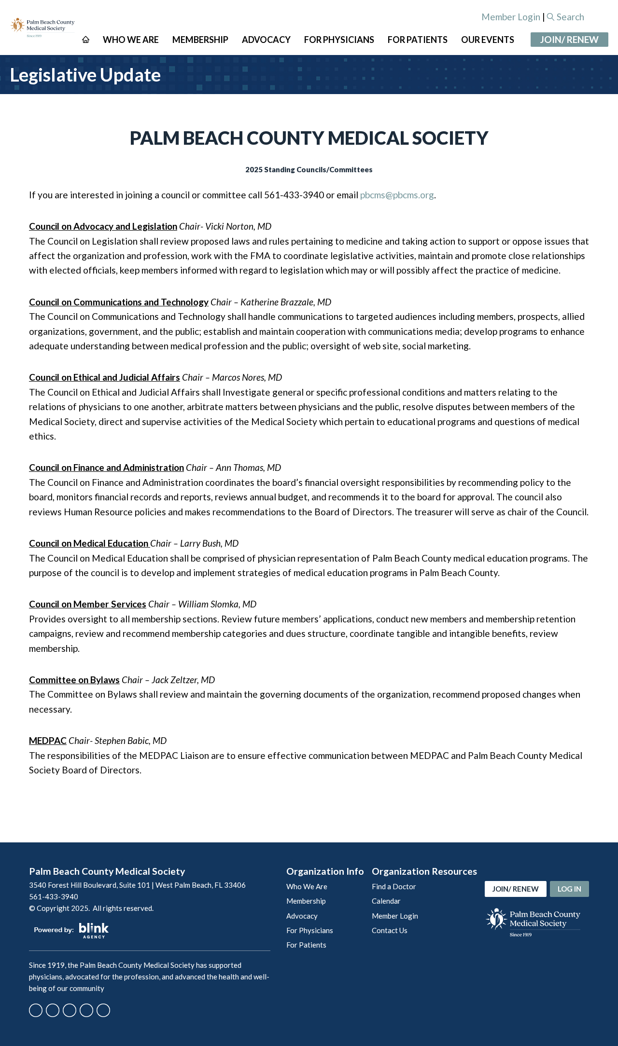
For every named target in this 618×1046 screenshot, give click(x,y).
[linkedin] (103, 1010)
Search (570, 16)
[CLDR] (42, 27)
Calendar (386, 900)
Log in (569, 888)
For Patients (306, 944)
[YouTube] (86, 1010)
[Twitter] (52, 1010)
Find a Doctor (394, 886)
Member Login (510, 16)
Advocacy (302, 915)
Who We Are (306, 886)
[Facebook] (35, 1010)
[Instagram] (69, 1010)
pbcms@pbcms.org (397, 194)
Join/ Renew (569, 39)
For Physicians (309, 930)
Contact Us (389, 930)
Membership (306, 900)
